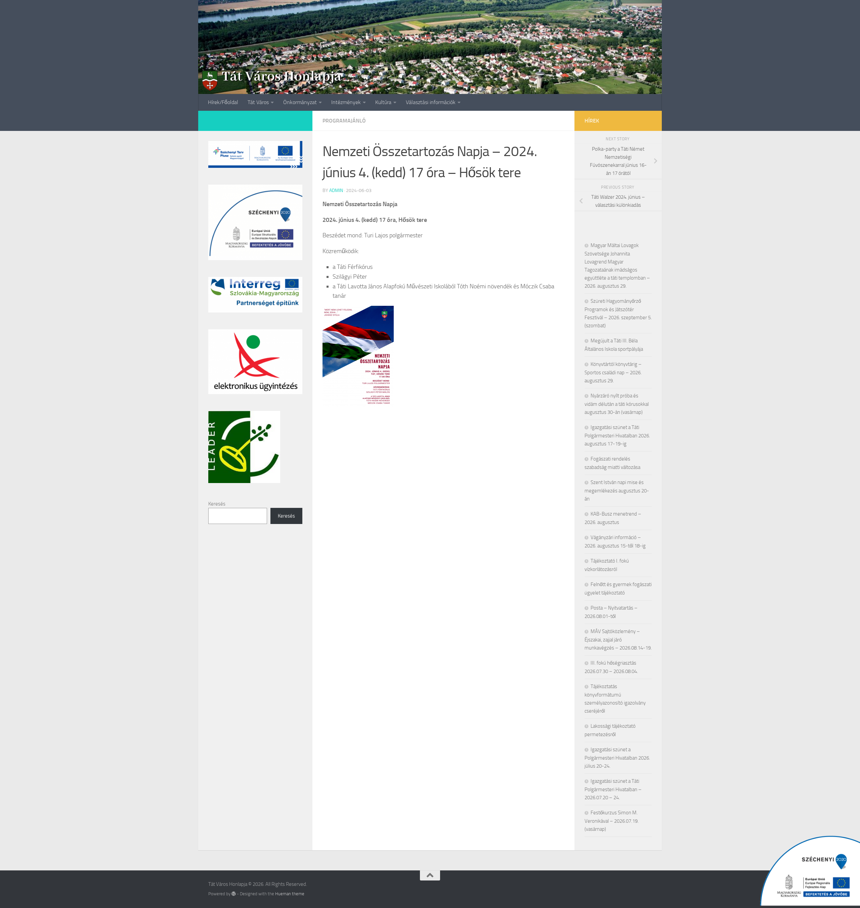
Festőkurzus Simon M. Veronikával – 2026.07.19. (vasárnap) (612, 821)
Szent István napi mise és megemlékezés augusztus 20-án (617, 490)
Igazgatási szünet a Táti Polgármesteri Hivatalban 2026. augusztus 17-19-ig (617, 435)
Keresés (216, 504)
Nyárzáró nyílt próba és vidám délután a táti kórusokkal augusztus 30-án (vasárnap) (617, 404)
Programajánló (344, 120)
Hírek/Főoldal (223, 102)
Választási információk (431, 102)
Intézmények (346, 102)
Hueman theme (289, 893)
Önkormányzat (300, 102)
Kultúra (383, 102)
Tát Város (258, 102)
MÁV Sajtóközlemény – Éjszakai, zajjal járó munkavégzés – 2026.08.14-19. (618, 639)
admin (336, 190)
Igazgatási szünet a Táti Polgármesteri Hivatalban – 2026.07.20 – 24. (613, 789)
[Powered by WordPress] (233, 894)
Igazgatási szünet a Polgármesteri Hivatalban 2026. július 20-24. (617, 758)
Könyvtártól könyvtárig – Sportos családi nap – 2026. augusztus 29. (613, 372)
